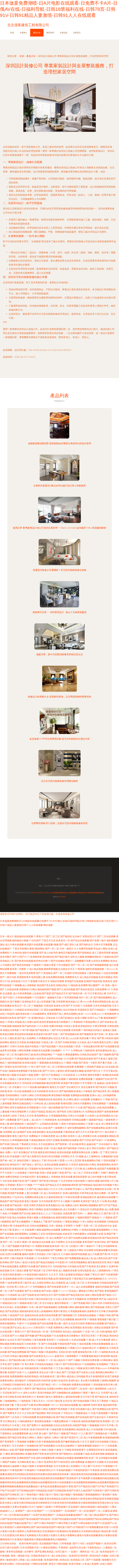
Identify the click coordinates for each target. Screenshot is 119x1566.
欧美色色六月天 (19, 981)
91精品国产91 (31, 1123)
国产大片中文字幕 (84, 1132)
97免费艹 (78, 1225)
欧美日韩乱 (100, 1242)
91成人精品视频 (35, 969)
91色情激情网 (109, 1013)
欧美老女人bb (29, 1079)
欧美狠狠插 (100, 1221)
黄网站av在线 (7, 1449)
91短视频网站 (89, 1364)
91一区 (49, 1360)
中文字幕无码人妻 (97, 993)
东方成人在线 (41, 1128)
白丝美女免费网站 (100, 961)
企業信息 (63, 33)
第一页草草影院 (54, 1331)
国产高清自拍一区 (36, 1331)
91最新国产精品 (94, 1119)
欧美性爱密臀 (14, 1319)
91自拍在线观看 (109, 973)
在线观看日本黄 (95, 1233)
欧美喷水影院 (29, 1062)
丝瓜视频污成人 (83, 1409)
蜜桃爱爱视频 (51, 969)
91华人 (32, 1066)
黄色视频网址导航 (91, 1160)
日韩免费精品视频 (9, 1429)
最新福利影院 (27, 1311)
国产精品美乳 (100, 1091)
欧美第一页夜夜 (18, 969)
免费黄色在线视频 (81, 1384)
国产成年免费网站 (24, 1099)
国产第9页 (105, 1254)
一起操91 (74, 1551)
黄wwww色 (86, 1001)
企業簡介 (23, 33)
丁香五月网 (109, 1152)
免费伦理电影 (12, 1176)
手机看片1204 (19, 1087)
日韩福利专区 (19, 1384)
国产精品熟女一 (43, 1030)
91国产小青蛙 (7, 1099)
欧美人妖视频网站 (43, 1311)
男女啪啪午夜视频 (60, 1095)
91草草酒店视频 (70, 997)
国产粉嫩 (29, 1335)
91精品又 (113, 1401)
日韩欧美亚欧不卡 (40, 1555)
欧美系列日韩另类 (78, 1555)
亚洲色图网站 (69, 1429)
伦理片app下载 (95, 1018)
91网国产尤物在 (8, 1462)
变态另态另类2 (88, 1335)
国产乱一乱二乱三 (73, 1172)
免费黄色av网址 (61, 1327)
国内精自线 (48, 956)
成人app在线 (72, 1038)
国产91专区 (79, 1543)
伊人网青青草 (108, 1123)
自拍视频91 (56, 1050)
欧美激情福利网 (111, 1437)
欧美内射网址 (46, 1168)
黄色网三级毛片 (45, 1396)
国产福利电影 (70, 1148)
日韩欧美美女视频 (43, 1278)
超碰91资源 (58, 1172)
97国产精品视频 (47, 1046)
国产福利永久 (86, 944)
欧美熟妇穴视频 (81, 1274)
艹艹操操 (57, 1054)
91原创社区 (83, 1209)
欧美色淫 (107, 981)
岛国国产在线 (14, 1372)
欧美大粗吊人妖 (16, 1368)
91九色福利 (11, 1295)
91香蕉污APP (19, 1331)
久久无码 (26, 1413)
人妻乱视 (12, 1038)
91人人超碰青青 (30, 1372)
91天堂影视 (6, 1392)
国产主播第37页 (16, 1364)
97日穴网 (77, 1168)
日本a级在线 (109, 1429)
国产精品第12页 (37, 1270)
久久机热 (81, 1042)
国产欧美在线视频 (24, 961)
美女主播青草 (88, 1087)
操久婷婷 (109, 1132)
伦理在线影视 (84, 1270)
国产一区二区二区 (80, 965)
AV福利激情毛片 (25, 1421)
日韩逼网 (60, 1001)
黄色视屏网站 (104, 1164)
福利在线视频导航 (90, 1421)
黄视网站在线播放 (69, 1140)
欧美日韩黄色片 (72, 1335)
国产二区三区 (53, 936)
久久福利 (65, 1254)
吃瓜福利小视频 (25, 1075)
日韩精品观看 (79, 1119)
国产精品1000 (109, 1295)
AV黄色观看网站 (71, 1054)
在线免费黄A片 (102, 989)
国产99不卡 (11, 1238)
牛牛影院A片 (61, 1262)
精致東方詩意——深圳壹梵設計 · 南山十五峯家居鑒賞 (59, 612)
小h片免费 (68, 1058)
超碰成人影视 (104, 1083)
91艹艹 (66, 1050)
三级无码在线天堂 (43, 1299)
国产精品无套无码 (75, 1295)
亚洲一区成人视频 (53, 1148)
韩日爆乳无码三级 (24, 1054)
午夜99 (20, 1323)
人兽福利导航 (46, 1368)
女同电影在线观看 (108, 1458)
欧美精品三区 (78, 1559)
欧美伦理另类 (51, 1454)
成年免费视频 (77, 1462)
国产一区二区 (52, 948)
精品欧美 (81, 1429)
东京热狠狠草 (64, 1119)
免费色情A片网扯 (70, 1229)
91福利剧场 (72, 1079)
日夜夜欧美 (69, 1132)
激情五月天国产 (58, 1087)
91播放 (6, 1454)
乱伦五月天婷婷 (76, 1323)
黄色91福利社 (44, 1437)
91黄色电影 (37, 1148)
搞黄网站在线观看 (51, 1229)
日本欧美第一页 (32, 1343)
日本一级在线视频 (51, 1107)
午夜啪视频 (102, 1413)
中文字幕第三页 (88, 1083)
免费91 (37, 1075)
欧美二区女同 (34, 1384)
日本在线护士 (106, 1144)
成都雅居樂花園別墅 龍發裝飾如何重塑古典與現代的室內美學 (59, 443)
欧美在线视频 (64, 1152)
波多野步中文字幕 (96, 1311)
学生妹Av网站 (100, 948)
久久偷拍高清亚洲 (53, 1197)
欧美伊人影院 (10, 1115)
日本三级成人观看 (19, 1270)
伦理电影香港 (97, 1209)
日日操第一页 (44, 1079)
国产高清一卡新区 (88, 1062)
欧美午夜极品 (106, 977)
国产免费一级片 (98, 940)
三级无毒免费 (39, 1339)
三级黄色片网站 (75, 1250)
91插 (88, 1339)
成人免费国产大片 (58, 1238)
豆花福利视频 (10, 1278)
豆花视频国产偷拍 (48, 1543)
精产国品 (99, 1291)
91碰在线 (73, 985)
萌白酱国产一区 (96, 985)
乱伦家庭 (7, 993)
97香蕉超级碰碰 (41, 1250)
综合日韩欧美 (70, 1009)
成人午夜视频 (7, 1209)
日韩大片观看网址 (82, 1103)
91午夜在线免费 (71, 1197)
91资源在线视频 (87, 1229)
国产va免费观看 (8, 1119)
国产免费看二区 (58, 1250)
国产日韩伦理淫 (62, 1462)
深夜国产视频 (79, 1425)
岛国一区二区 (90, 1225)
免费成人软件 (72, 1205)
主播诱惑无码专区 (95, 1449)
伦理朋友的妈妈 (54, 1233)
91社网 (103, 1201)
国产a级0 (64, 944)
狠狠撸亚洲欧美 (93, 956)
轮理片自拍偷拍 (25, 1278)
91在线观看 (111, 1445)
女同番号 (29, 1551)
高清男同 (48, 1462)
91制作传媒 (33, 1172)
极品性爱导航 (53, 1083)
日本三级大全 (53, 1254)
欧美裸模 (83, 985)
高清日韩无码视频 (51, 1156)
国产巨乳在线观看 (61, 1030)
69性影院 (10, 1013)
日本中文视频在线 (77, 1299)
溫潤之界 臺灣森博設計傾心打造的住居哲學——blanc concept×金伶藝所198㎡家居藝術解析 (59, 527)
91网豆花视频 (58, 1079)
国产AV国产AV (19, 956)
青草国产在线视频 (74, 981)
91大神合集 (37, 1103)
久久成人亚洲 (60, 1299)
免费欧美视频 (42, 1246)
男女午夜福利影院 (95, 1376)
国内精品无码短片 (93, 1030)
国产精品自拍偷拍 (45, 1262)
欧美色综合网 (41, 961)
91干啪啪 (66, 1449)
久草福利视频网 (23, 997)
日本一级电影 (56, 1225)
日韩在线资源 (23, 1564)
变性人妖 (74, 944)
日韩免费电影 (99, 1103)
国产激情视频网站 (102, 997)
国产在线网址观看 (77, 1238)
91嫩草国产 (25, 1409)
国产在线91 (98, 1140)
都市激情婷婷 (17, 1123)
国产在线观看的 (47, 1445)
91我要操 (107, 1217)
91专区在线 (6, 1181)
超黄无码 (59, 1356)
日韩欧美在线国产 (89, 1054)
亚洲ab (93, 1095)
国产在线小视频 (50, 1291)
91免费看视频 (86, 1356)
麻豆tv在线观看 (82, 1099)
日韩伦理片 (39, 1327)
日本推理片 (43, 1258)
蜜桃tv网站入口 (95, 1213)
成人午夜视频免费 (92, 1437)
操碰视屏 (16, 1026)
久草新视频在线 (47, 1217)
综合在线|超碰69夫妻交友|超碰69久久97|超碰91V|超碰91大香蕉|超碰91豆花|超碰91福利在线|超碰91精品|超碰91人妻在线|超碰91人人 (59, 1506)
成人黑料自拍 (101, 1258)
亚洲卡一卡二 (68, 1286)
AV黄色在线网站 (49, 1547)
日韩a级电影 (106, 1331)
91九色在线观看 (77, 1339)
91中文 (114, 1229)
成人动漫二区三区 (75, 1282)
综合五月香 (59, 1038)
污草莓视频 (65, 1543)
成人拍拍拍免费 (52, 1103)
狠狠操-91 (97, 1217)
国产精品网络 (39, 1413)
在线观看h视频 (51, 944)
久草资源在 (40, 1254)
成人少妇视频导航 (107, 1095)
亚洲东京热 (59, 1005)
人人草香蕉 (81, 1075)
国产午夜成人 (101, 1058)
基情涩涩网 (22, 1160)
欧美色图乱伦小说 (55, 1205)
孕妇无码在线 (53, 1413)
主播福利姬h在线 (109, 1156)
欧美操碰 (44, 1376)
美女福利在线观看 (68, 1405)
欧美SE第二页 (34, 1303)
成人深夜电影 (29, 985)
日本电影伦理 (74, 1266)
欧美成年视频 (97, 1454)
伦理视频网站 (21, 1209)
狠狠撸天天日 (109, 1559)
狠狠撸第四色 (81, 1458)
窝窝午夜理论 (60, 1311)
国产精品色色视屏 (83, 1058)
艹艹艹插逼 (39, 1185)
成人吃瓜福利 (108, 1066)
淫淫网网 (7, 1132)
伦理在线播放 (79, 973)
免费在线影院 (17, 1343)
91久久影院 (42, 1026)
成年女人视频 (77, 956)
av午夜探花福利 (30, 1274)
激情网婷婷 (101, 1388)
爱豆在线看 (67, 1176)
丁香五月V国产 (98, 1274)
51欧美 (77, 1046)
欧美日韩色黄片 (62, 1022)
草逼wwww (101, 1368)
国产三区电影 (69, 1372)
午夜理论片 (6, 1425)
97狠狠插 (92, 1319)
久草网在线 (76, 1050)
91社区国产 (35, 940)
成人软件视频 (95, 1176)
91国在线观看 (108, 1160)
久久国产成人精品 (33, 1189)
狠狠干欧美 (18, 1181)
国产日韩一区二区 (45, 1066)
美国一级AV (111, 985)
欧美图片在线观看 (33, 944)
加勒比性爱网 (57, 981)
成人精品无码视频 (89, 977)
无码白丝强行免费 (68, 1352)
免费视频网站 (17, 1376)
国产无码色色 (55, 1221)
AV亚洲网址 (110, 1140)
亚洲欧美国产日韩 (26, 1458)
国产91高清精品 (44, 973)
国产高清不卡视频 (104, 1087)
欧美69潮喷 (81, 1018)
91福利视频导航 (13, 1062)
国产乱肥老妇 (12, 1311)
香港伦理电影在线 (101, 1001)
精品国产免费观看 (106, 1168)
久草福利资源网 (25, 1128)
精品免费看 (108, 1107)
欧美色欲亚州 (107, 1551)
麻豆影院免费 (73, 1396)
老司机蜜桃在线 (103, 1050)
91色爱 (49, 1327)
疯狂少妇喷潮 (29, 1319)
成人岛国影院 (58, 1282)
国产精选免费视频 (17, 1352)
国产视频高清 (86, 1034)
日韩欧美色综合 (111, 1303)
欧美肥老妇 (76, 1327)
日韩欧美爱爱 (48, 1136)
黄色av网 (7, 1225)
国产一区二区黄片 (12, 1242)
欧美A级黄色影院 (62, 1278)
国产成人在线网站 (26, 1038)
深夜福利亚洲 (31, 1368)
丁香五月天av (38, 1401)
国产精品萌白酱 (17, 1360)
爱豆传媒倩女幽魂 (74, 1071)
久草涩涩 (73, 1164)
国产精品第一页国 (19, 1205)
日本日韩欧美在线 (12, 1396)
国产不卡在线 (73, 1005)
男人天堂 (19, 1286)
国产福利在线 (29, 1026)
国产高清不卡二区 (73, 1437)
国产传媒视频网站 (48, 1307)
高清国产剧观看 (16, 1193)
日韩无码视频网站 (78, 1262)
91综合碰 (5, 1327)
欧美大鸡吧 (89, 1368)
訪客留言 (77, 33)
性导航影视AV (34, 1107)
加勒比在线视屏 (102, 1327)
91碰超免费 (55, 1429)
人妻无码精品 (94, 973)
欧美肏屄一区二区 (46, 1319)
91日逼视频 (31, 1323)
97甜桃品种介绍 (8, 1303)
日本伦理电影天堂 (29, 1547)
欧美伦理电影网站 (43, 1054)
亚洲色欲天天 (29, 1001)
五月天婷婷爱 (46, 1201)
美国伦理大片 (89, 936)
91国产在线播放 (16, 1291)
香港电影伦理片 (23, 1148)
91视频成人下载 (39, 1221)
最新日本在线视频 (99, 1441)
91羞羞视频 (112, 1103)
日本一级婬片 (67, 948)
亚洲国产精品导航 (93, 981)
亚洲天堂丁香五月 (90, 1201)
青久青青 (29, 1364)
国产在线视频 (7, 1233)
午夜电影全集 (35, 1071)
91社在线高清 (68, 1075)
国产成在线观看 (45, 1323)
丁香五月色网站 (20, 948)
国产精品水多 (102, 1396)
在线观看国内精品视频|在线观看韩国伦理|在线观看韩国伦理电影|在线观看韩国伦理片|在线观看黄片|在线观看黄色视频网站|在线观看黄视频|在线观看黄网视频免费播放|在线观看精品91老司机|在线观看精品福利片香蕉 (59, 1482)
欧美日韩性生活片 (44, 1295)
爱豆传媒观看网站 (53, 1009)
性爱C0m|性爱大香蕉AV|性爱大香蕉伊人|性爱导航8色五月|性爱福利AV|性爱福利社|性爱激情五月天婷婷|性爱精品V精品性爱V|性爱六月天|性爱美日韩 (59, 1531)
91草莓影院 (77, 1022)
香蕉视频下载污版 (106, 1319)
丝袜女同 (67, 1233)
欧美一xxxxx (84, 1013)
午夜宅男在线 (109, 1176)
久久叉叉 (53, 1274)
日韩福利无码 (34, 1380)
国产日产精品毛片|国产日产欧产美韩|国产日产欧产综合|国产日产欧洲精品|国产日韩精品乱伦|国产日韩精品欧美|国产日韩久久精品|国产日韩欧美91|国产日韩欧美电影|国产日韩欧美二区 (59, 1490)
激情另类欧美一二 (63, 1303)
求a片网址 (68, 1099)
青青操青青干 (79, 1449)
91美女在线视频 (64, 1046)
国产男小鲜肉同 (105, 1038)
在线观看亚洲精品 (106, 1136)
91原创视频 (97, 1384)
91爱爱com (63, 1160)
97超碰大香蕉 (49, 965)
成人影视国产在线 (22, 1132)
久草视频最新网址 (58, 1115)
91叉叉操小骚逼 (61, 1368)
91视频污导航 (104, 1315)
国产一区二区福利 (62, 973)
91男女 (93, 1038)
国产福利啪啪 (66, 1091)
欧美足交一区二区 (21, 1005)
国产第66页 (110, 1213)
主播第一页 (96, 1152)
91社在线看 (58, 1335)
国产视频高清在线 (43, 1099)
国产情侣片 (72, 1433)
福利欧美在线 (108, 1352)
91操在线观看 (84, 1343)
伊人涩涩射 (75, 1160)
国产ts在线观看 (49, 1343)
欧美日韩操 (75, 1564)
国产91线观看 (93, 1559)
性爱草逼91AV (27, 1246)
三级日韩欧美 (17, 1258)
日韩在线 (50, 1018)
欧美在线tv (88, 1327)
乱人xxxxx (49, 1356)
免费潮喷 (79, 1066)
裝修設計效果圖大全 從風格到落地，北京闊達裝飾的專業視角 (59, 696)
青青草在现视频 (14, 1551)
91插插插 (22, 1303)
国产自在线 (25, 1213)
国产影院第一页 (63, 1144)
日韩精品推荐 (106, 1282)
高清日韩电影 (44, 1392)
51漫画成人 (35, 1160)
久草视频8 (10, 1185)
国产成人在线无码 (12, 1388)
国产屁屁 (46, 993)
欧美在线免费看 (54, 1132)
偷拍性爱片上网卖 (15, 1559)
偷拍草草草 (80, 1319)
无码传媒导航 (60, 1266)
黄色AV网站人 (29, 1437)
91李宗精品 (103, 1335)
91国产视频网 (12, 1246)
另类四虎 (48, 1005)
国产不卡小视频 (61, 1201)
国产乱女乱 (16, 1327)
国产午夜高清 (89, 1266)
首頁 (12, 33)
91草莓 (71, 1409)
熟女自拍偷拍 (19, 1217)
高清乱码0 (51, 1111)
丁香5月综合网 (49, 1160)
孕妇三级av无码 (94, 1303)
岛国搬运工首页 (37, 1233)
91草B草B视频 (27, 1030)
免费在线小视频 (8, 1075)
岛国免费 (67, 1213)
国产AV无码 (49, 1071)
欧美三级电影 (112, 1376)
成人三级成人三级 (12, 1079)
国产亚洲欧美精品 (44, 1551)
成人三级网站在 (92, 1156)
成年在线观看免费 (45, 1458)
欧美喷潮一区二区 (109, 1421)
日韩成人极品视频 (19, 1356)
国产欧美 (61, 1111)
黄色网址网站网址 (104, 1372)
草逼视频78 (16, 1156)
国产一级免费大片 (57, 1128)
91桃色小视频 (46, 1449)
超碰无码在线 (32, 1315)
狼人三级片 (37, 1462)
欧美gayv (96, 1013)
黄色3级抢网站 (37, 948)
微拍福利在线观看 (24, 936)
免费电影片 (35, 1136)
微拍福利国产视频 (46, 989)
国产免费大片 (34, 1425)
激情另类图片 (95, 1075)
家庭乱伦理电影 (11, 1030)
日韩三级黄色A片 (76, 1111)
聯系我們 (50, 33)
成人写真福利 (31, 1168)
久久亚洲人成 (92, 1115)
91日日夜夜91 (39, 997)
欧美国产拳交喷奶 (70, 1083)
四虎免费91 (77, 1030)
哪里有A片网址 (86, 1291)
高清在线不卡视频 (99, 1555)
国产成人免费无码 (31, 1156)
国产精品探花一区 (39, 1238)
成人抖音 (33, 1433)
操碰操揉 (109, 1454)
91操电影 (40, 1360)
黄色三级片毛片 (20, 1136)
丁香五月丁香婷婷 (99, 1401)
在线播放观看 (101, 1250)
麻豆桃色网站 (18, 1454)
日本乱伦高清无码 (62, 1425)
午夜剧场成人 (94, 1547)
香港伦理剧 (66, 1103)
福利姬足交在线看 (41, 1242)
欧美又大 (16, 1083)
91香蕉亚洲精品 (71, 1221)
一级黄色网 (109, 1119)
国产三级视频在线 (98, 1433)
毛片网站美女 (10, 1421)
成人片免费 (93, 1254)
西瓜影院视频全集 (46, 1417)
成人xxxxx (27, 1327)
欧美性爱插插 (46, 1022)
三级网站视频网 (108, 1380)
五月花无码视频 (74, 1242)
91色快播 (32, 1087)
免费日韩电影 (56, 1026)
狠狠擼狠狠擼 (31, 1449)
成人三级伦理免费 (101, 952)
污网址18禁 (58, 1437)
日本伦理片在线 (25, 1299)
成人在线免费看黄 (85, 1286)
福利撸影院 (43, 1087)
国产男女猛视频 (43, 1335)
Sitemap (62, 897)
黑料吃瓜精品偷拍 (21, 1103)
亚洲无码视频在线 (53, 1209)
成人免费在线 (90, 1168)
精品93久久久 (51, 1189)
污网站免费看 (24, 1050)
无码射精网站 (12, 1095)
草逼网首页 (83, 1009)
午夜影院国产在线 (67, 1343)
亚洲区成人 (74, 1380)
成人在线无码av (59, 1555)
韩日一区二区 (86, 997)
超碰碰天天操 (54, 997)
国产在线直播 (54, 1286)
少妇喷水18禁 (76, 1246)
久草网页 (68, 1225)
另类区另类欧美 (37, 1205)
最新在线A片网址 (87, 1164)
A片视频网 (13, 1213)
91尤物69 (103, 1172)
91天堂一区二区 (90, 1331)
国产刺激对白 (66, 1454)
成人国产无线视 (26, 1295)
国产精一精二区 (8, 1160)
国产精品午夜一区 (77, 993)
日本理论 (30, 1360)
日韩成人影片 (84, 1148)
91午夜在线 (75, 1421)
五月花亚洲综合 (46, 1144)
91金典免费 (11, 1282)
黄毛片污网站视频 (58, 1564)
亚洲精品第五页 (88, 1197)
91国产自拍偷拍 (56, 961)
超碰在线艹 (92, 1144)
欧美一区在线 (14, 1091)
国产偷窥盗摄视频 (99, 965)
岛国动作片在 (105, 1225)
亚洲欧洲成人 (38, 1018)
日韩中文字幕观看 (103, 944)
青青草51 (51, 1339)
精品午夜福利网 (102, 1356)
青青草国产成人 (55, 1013)
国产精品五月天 (53, 1185)
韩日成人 (67, 1331)
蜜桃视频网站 (103, 1229)
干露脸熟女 (6, 1433)
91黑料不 (27, 1388)
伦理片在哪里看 (13, 1254)
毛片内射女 (48, 1303)
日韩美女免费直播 (90, 1360)
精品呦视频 (47, 1425)
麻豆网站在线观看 (106, 1197)
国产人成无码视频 (66, 989)
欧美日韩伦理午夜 (39, 1429)
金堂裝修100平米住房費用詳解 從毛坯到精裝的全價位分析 (59, 738)
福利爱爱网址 (21, 1233)
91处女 (97, 1123)
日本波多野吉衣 (21, 1225)
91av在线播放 (19, 1172)
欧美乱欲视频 (51, 1164)
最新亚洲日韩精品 (47, 1152)
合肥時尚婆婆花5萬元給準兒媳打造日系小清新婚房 (59, 485)
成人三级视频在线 (101, 1270)
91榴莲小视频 (71, 1062)
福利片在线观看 (30, 952)
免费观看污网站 (66, 1307)
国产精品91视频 (35, 1352)
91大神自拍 (16, 952)
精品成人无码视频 (76, 1376)
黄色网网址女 (41, 1115)
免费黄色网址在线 (81, 1152)
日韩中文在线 (17, 1046)
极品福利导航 (110, 1405)
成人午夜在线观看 (14, 944)
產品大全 (37, 33)
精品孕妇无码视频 (102, 1185)
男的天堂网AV (99, 1148)
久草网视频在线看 (19, 1140)
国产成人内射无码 (48, 952)
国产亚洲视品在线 (101, 1409)
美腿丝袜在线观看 (94, 1323)
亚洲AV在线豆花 (59, 1380)
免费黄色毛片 (72, 977)
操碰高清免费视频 (18, 1071)
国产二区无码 (12, 1417)
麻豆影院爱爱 (80, 1176)
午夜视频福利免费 (51, 1441)
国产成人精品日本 (108, 1299)
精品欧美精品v (31, 1376)
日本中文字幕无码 (62, 1168)
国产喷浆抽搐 (97, 1307)
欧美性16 (72, 1136)
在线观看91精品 (81, 1454)
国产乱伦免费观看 (65, 1319)
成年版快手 (20, 1380)
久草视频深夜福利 (77, 1311)
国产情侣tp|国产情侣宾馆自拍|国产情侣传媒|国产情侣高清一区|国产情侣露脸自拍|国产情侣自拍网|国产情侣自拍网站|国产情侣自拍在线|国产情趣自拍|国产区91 (59, 1519)
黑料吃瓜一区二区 (89, 1551)
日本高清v (24, 1429)
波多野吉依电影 (55, 1058)
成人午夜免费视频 (22, 993)
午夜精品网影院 (37, 1140)
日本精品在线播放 (44, 1364)
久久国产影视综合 (65, 1018)
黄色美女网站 (7, 1564)
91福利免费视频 (83, 1445)
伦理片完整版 (53, 1140)
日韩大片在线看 (76, 1115)
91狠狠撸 (17, 985)
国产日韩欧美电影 (67, 1042)
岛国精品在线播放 (64, 1458)
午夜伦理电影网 (18, 1111)
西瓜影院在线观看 (24, 1034)
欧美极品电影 (34, 1042)
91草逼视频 (20, 1441)
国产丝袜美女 (107, 1022)
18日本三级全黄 (54, 1401)
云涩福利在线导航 (48, 1123)
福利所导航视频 (79, 1254)
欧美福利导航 (51, 1559)
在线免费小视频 (33, 1229)
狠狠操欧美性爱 (70, 1185)
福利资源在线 (22, 1013)
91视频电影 (37, 1005)
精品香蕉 (57, 1099)
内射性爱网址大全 (21, 1348)
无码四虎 (26, 1083)
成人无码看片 (70, 1209)
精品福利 (77, 1331)
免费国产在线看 (27, 1266)
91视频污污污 (74, 1348)
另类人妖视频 (66, 1274)
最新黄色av (59, 1396)
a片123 (28, 1286)
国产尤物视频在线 (61, 1392)
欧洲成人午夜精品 (83, 1091)
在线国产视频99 (94, 1543)
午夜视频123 (30, 1258)
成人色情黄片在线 (87, 1136)
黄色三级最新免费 (9, 1409)
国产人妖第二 (24, 1119)
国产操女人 (28, 1164)
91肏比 (57, 1372)
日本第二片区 (19, 1425)
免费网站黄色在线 (34, 1197)
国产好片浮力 (68, 1107)
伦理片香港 (96, 1405)
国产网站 (4, 1107)
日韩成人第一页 (49, 1042)
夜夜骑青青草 (24, 977)
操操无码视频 (102, 1286)
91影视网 (32, 981)
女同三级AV (61, 1551)
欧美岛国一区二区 (59, 1246)
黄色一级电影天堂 (20, 1555)
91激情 (57, 1449)
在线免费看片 (21, 1307)
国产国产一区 (24, 1018)
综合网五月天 (73, 1087)
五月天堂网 (59, 1466)
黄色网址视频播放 (89, 1205)
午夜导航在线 (87, 1193)
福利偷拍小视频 (20, 940)
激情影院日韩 (85, 1352)
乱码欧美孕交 (79, 1144)
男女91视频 (113, 1262)
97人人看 (83, 1433)
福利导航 (104, 1181)
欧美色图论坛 (56, 1062)
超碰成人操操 (110, 1030)
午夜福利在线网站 (75, 1123)
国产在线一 (54, 1034)
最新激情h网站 (82, 1307)
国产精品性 (66, 936)
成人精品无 (59, 1360)
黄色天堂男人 (106, 1042)
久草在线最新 (92, 1282)
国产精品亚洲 (17, 1201)
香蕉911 (69, 961)
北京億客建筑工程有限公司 (76, 893)
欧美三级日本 (25, 1282)
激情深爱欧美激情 (65, 1217)
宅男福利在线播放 (86, 1315)
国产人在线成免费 (9, 989)
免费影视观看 (86, 1079)
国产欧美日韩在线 (48, 1181)
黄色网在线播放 (43, 1421)
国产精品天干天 (60, 993)
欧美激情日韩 (95, 1238)
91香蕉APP (39, 936)
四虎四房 (46, 1380)
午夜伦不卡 (44, 981)
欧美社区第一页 (39, 1348)
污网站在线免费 (39, 1564)
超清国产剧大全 (92, 1071)
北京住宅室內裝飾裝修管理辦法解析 (59, 781)
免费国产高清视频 (57, 1409)
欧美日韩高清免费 (48, 1315)
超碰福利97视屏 (79, 1392)
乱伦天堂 (67, 1401)
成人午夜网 (93, 1042)
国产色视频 (79, 1303)
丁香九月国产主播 (24, 1405)
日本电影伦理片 (28, 1176)
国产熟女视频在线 (94, 1189)
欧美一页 (93, 1458)
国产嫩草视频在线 (70, 1441)
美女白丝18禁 (46, 1372)
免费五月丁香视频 (23, 1250)
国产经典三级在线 (9, 1144)
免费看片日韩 (34, 1441)
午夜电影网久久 (91, 1022)
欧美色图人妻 (38, 977)
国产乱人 (39, 1164)
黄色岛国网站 (71, 1013)
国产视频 (19, 1449)
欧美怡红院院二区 (34, 1009)
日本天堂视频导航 (102, 1005)
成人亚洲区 (61, 1136)
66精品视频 (24, 1238)
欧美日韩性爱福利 (12, 1274)
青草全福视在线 (18, 1107)
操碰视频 (26, 1091)
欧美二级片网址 (58, 1376)
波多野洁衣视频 (8, 1050)
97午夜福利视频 (20, 1058)
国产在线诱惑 (36, 1356)
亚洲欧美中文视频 (94, 1462)
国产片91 (99, 1132)
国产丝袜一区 (101, 1034)
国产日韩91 (9, 997)
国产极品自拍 (39, 1388)
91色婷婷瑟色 (50, 1119)
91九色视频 (86, 1005)
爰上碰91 (43, 1433)
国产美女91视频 (57, 1433)
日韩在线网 (79, 1181)
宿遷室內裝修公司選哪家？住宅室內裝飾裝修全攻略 (59, 570)
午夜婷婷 (63, 1547)
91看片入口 (94, 1392)
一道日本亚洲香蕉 (26, 973)
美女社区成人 (7, 1307)
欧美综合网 (110, 1543)
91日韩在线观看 (28, 1417)
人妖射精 (36, 993)
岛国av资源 (45, 1172)
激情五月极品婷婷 (67, 952)
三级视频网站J (10, 1401)
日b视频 (79, 1156)
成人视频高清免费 (67, 1270)
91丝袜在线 (62, 1339)
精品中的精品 (32, 1046)
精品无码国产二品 (73, 1388)
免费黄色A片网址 (28, 989)
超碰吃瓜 (63, 1164)
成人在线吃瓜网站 (41, 1282)
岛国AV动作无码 (37, 1058)
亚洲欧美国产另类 (34, 1454)
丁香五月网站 (57, 1258)
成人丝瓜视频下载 (46, 1001)
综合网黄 (88, 1250)
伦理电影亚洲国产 (94, 1111)
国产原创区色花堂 (85, 989)
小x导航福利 (64, 1384)
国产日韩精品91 (98, 1009)
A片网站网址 (106, 1360)
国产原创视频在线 (69, 1034)
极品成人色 (87, 1258)
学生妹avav (79, 1189)
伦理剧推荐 (92, 1299)
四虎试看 (84, 1038)
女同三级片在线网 (9, 1547)
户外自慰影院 (63, 965)
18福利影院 (89, 1050)
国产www (17, 1392)
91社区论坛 (18, 1197)
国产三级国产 (32, 1181)
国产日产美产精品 (108, 1205)
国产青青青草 (7, 1441)
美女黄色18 (102, 1266)
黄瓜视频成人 (44, 1176)
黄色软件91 (16, 1164)
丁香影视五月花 (80, 1278)
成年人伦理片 (30, 1392)
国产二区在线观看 (106, 936)
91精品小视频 (27, 1466)
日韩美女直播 (91, 1172)
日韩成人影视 (70, 1026)
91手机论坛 (67, 1413)
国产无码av (16, 1262)
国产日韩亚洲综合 (72, 1364)
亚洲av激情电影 (71, 1193)
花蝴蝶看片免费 (82, 961)
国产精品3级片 (62, 956)
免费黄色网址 (7, 1380)
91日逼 (91, 1413)
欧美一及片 (88, 1388)
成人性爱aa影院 (30, 1022)
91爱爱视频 (43, 1062)
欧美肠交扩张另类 (28, 1152)
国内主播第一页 (102, 1193)
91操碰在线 (108, 956)
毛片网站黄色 (24, 1462)
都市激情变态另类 (97, 1262)
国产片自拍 (85, 1140)
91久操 (79, 1107)
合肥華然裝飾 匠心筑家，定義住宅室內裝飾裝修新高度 (59, 823)
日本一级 (33, 1307)
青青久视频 (32, 1217)
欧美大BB (54, 1091)
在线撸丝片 (96, 1099)
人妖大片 (111, 1388)
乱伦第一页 (110, 1189)
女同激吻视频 (39, 1083)
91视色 (62, 1123)
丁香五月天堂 (48, 940)
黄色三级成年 (31, 1201)
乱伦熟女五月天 (66, 969)
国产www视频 (17, 1335)
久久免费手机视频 (83, 948)
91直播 (89, 1123)
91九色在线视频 (8, 1299)
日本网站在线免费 (64, 1066)
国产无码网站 (24, 1339)
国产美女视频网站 (21, 1221)
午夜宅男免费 (100, 1026)
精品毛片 (43, 1274)
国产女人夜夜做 (33, 1291)
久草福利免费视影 (44, 1466)
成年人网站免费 (93, 1295)
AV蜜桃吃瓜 (103, 1348)
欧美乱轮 (65, 1559)
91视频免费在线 (60, 1421)
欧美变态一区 (63, 940)
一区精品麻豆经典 (90, 1046)
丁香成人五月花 (25, 1115)
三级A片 (58, 1364)
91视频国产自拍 (101, 1079)
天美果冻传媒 (17, 1189)
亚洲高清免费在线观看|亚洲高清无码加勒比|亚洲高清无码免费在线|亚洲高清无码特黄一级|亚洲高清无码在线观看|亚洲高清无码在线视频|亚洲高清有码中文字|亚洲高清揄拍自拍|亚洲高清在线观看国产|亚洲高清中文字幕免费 (59, 1474)
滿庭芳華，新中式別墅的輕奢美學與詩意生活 (59, 654)
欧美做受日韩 (41, 1034)
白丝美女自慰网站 (65, 1445)
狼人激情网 (84, 1405)
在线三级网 (106, 1564)
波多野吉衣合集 (78, 1547)
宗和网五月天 (68, 1156)
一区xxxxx (109, 969)
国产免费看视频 (73, 1258)
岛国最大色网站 (55, 1388)
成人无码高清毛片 (53, 1193)
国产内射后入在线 (85, 1372)
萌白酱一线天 (61, 1323)
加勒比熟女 (62, 985)
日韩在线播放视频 (101, 1343)
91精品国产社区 (16, 1315)
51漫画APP (89, 1246)
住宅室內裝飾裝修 (59, 893)
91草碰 (106, 1099)
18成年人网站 (27, 1095)
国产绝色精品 (86, 1185)
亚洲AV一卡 (18, 1229)
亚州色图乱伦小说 (108, 1115)
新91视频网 (105, 1054)
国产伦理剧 (59, 1295)
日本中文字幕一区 (109, 1425)
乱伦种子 (77, 936)
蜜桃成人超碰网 (11, 1466)
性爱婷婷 (55, 1176)
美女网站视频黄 (42, 1405)
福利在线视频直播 (94, 969)
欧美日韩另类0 (20, 1066)
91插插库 (36, 965)
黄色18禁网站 (36, 1209)
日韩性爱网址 (79, 1233)
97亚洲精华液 (35, 956)
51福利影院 (25, 1401)
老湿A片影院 (28, 1262)
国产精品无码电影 (21, 965)
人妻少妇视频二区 (33, 1193)
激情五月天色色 (18, 1042)
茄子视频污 (15, 1001)
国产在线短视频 (81, 1401)
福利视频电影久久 (98, 1278)
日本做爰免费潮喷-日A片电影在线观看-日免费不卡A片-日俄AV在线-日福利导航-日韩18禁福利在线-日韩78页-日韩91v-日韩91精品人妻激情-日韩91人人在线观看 (59, 9)
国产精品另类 (14, 1437)
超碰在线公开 (89, 1348)
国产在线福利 (82, 1417)
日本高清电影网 (43, 1095)
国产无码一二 (80, 1213)
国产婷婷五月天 (44, 1266)
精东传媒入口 (73, 1001)
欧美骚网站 (102, 1364)
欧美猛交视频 (7, 1034)
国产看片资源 (105, 1062)
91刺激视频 (93, 1425)
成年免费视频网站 (76, 1128)
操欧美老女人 (38, 1213)
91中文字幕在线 (109, 1071)
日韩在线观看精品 (39, 1225)
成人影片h (36, 1119)
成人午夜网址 (58, 1242)
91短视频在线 (31, 1445)
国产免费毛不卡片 (12, 1413)
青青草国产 (88, 1242)
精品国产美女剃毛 (46, 985)
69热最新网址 (51, 1352)
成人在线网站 (73, 1466)
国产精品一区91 (49, 1384)
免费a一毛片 (11, 1152)
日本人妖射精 (65, 1189)
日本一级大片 (7, 936)
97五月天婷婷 (65, 1181)
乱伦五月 (12, 1339)
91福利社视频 (92, 1181)
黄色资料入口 (29, 1396)
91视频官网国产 (83, 1217)
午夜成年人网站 (40, 1409)
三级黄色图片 (71, 1356)
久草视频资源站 (45, 1038)
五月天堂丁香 (87, 1396)
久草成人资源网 (90, 1564)
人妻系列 (59, 1071)
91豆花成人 (72, 1291)
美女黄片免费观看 (90, 1380)
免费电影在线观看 (80, 1095)
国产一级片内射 (8, 977)
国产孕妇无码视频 (65, 1417)
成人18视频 (76, 1368)
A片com (55, 1405)
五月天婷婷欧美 (40, 1091)
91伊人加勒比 (87, 1221)
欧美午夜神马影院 (28, 1543)
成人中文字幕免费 (101, 1339)
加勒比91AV (98, 1445)
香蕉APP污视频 (24, 1185)
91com (62, 1291)
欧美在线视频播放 (57, 1348)
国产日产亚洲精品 (51, 1075)
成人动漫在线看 (34, 1559)
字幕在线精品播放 (9, 1266)
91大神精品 (18, 1009)
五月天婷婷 (18, 1445)
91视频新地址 (80, 1413)
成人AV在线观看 (94, 1429)
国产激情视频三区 (67, 1315)
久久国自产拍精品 (36, 1111)
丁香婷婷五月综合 (28, 1144)
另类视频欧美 (39, 1286)
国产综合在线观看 (80, 940)
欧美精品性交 (85, 1026)
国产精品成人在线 (92, 1107)
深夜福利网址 (39, 1132)
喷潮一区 (26, 1242)
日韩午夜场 (52, 1270)
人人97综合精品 (54, 1213)
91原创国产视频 (92, 1066)
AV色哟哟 (75, 1201)
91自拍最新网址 (38, 1013)
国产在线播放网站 (95, 1128)
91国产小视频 (73, 1360)
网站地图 (48, 925)
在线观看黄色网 (20, 1433)
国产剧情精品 (84, 952)
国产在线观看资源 (109, 1046)
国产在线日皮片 (98, 1417)
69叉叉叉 (84, 1441)
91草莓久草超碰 (13, 1022)
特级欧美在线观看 (40, 1050)
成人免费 (109, 1209)
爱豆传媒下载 (7, 1405)
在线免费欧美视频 (55, 977)
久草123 (96, 1352)
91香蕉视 (80, 969)
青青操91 (6, 1445)
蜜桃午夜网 (28, 1254)
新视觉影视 (18, 1168)
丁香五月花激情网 (105, 1246)
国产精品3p (110, 1323)
